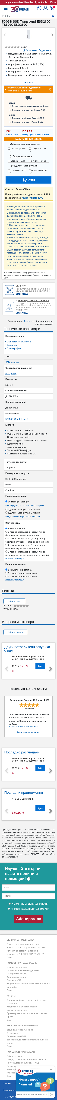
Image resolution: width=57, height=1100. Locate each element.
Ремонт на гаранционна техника (23, 944)
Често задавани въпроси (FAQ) (23, 1062)
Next (52, 34)
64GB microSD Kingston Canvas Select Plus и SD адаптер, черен (28, 657)
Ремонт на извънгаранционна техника (26, 947)
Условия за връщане (17, 967)
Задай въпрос (46, 50)
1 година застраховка (25, 533)
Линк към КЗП (14, 980)
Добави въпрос (15, 632)
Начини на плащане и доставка (23, 970)
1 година (17, 150)
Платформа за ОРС (17, 973)
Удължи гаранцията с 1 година (23, 509)
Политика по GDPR (17, 1036)
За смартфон (14, 348)
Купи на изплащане (17, 977)
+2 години (38, 171)
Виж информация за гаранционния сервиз (24, 506)
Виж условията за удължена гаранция (22, 517)
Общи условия (14, 1056)
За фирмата (13, 1033)
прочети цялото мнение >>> (23, 726)
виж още (28, 82)
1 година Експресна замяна (22, 573)
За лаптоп (12, 345)
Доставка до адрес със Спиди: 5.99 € (29, 110)
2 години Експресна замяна (22, 576)
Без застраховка (16, 528)
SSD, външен (12, 362)
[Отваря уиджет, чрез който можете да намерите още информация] (35, 1082)
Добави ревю (30, 50)
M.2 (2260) (10, 373)
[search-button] (53, 16)
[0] (52, 9)
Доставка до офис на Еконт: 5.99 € (28, 118)
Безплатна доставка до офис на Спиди (30, 106)
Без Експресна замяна (19, 569)
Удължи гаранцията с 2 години (23, 512)
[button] (45, 9)
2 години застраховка (25, 547)
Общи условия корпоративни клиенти (26, 1059)
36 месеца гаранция (18, 501)
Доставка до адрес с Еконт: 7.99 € (27, 122)
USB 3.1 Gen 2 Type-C (16, 419)
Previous (4, 34)
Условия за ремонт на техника (22, 950)
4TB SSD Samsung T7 (23, 799)
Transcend (29, 321)
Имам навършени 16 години (29, 903)
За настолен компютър (19, 341)
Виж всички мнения (28, 732)
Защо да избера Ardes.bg (20, 1029)
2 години (38, 150)
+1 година (18, 171)
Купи (40, 666)
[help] (29, 878)
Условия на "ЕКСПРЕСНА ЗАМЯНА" (25, 954)
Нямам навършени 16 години (29, 908)
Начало (7, 1083)
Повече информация (14, 558)
